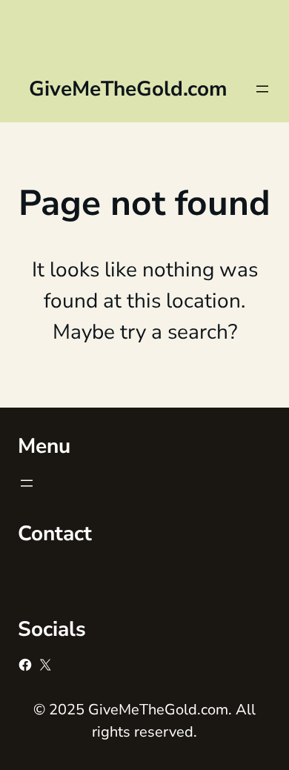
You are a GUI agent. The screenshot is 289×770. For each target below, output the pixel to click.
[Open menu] (262, 89)
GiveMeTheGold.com (128, 89)
